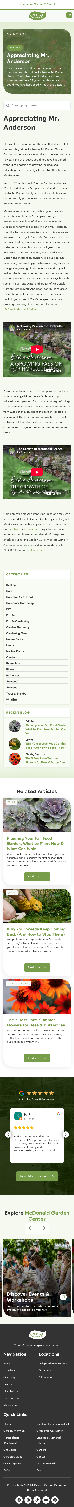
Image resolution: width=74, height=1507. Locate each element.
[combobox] (37, 105)
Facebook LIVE (34, 550)
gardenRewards (46, 1463)
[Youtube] (46, 1500)
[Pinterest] (55, 1500)
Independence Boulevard (54, 1363)
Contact (41, 1457)
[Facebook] (19, 1500)
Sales (6, 1363)
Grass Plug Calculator (49, 1431)
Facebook (14, 529)
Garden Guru (11, 1398)
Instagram (33, 529)
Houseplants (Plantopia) (11, 1440)
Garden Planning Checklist (52, 1424)
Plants (7, 1424)
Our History (10, 1391)
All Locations (47, 1377)
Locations (9, 1370)
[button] (8, 1134)
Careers (41, 1450)
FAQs (6, 1470)
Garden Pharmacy (14, 1431)
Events (7, 1384)
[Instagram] (28, 1500)
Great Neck (46, 1370)
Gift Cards (9, 1450)
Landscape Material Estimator (48, 1440)
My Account (11, 1405)
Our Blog (9, 1377)
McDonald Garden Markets (20, 309)
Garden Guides (12, 1457)
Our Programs (12, 1463)
